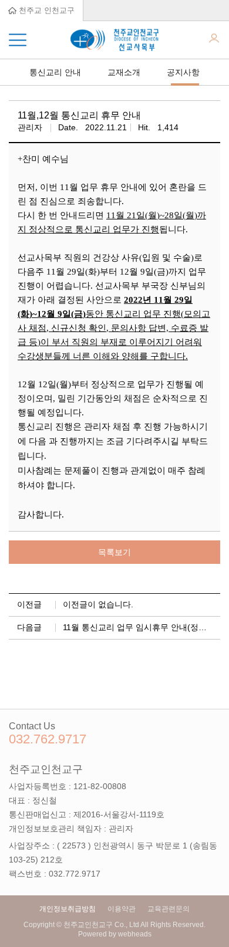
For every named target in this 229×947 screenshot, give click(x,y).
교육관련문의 (168, 909)
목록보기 (114, 552)
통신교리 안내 (55, 72)
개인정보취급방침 (67, 909)
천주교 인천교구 (45, 10)
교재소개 (123, 72)
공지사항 (183, 72)
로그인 (214, 40)
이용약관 (121, 909)
